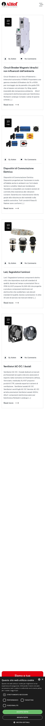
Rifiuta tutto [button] (22, 717)
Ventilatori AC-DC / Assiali (17, 366)
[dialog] (22, 701)
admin (13, 59)
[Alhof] (10, 4)
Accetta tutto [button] (22, 712)
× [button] (42, 679)
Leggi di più (14, 690)
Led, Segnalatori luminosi (17, 272)
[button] (22, 722)
